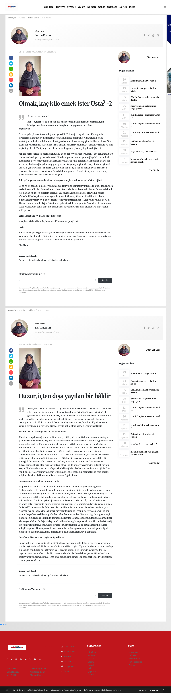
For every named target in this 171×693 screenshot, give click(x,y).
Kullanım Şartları (38, 668)
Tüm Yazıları (153, 57)
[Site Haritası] (36, 659)
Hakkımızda (12, 668)
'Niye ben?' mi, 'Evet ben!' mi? (144, 151)
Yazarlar (22, 18)
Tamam (155, 690)
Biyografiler (134, 658)
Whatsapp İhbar (37, 672)
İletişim (67, 671)
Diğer (132, 7)
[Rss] (31, 659)
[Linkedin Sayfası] (27, 659)
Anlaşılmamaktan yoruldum (143, 81)
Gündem (49, 7)
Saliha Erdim (33, 18)
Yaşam (81, 7)
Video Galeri (69, 651)
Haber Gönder (37, 675)
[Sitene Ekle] (41, 659)
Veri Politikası (13, 675)
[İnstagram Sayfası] (17, 659)
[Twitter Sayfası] (12, 659)
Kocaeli (91, 7)
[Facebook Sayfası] (8, 659)
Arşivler (67, 661)
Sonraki (3, 624)
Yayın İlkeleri (13, 672)
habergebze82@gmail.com (47, 39)
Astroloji (132, 665)
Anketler (133, 655)
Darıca (123, 7)
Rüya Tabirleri (135, 662)
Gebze (101, 7)
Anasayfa (12, 18)
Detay (144, 690)
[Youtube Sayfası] (22, 659)
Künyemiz (69, 666)
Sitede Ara (133, 652)
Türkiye (60, 7)
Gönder (105, 280)
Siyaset (71, 7)
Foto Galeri (69, 646)
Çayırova (112, 7)
